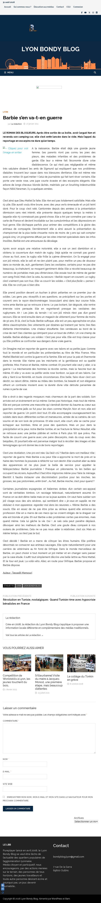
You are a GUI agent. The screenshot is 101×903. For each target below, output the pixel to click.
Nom (6, 759)
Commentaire (11, 721)
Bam (67, 898)
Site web (7, 784)
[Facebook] (82, 12)
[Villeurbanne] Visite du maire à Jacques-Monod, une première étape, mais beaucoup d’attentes (49, 682)
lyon (18, 586)
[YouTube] (86, 12)
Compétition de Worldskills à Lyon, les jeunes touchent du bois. (16, 680)
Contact (60, 7)
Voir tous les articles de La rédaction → (24, 635)
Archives (79, 818)
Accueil (7, 7)
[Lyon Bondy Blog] (50, 55)
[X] (90, 12)
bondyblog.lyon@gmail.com (68, 856)
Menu (10, 72)
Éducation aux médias (44, 7)
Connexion (78, 7)
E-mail (7, 772)
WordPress (57, 898)
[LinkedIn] (96, 12)
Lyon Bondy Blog (32, 586)
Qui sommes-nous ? (22, 7)
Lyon (5, 112)
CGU (68, 7)
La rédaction (16, 124)
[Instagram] (93, 12)
